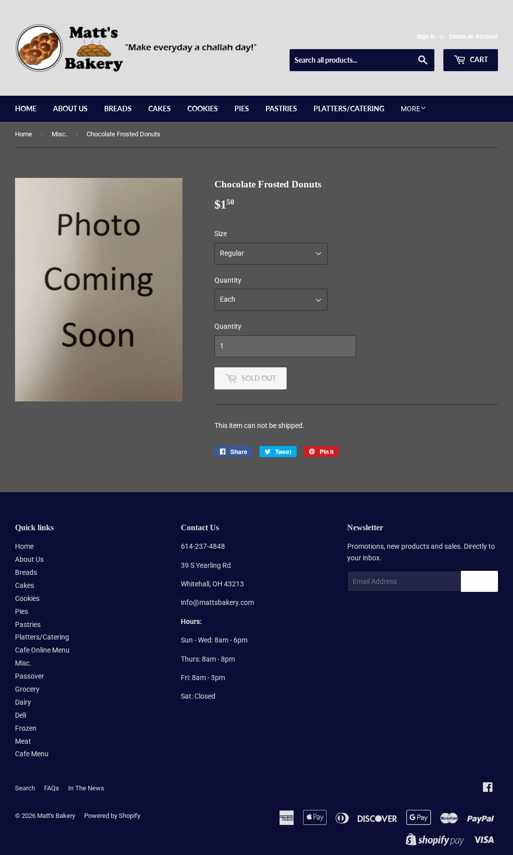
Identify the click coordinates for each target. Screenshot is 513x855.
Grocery (27, 689)
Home (26, 108)
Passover (29, 676)
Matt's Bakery (56, 815)
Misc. (59, 134)
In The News (86, 788)
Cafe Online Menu (42, 650)
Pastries (281, 108)
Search (25, 788)
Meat (23, 741)
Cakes (159, 108)
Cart (478, 59)
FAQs (51, 788)
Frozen (26, 728)
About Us (70, 108)
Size (220, 234)
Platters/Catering (349, 108)
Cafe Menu (32, 754)
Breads (118, 108)
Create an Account (473, 36)
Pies (241, 108)
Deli (20, 715)
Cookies (202, 108)
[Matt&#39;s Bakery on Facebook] (487, 788)
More (410, 109)
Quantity (227, 280)
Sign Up (479, 581)
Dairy (23, 702)
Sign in (426, 36)
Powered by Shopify (112, 815)
